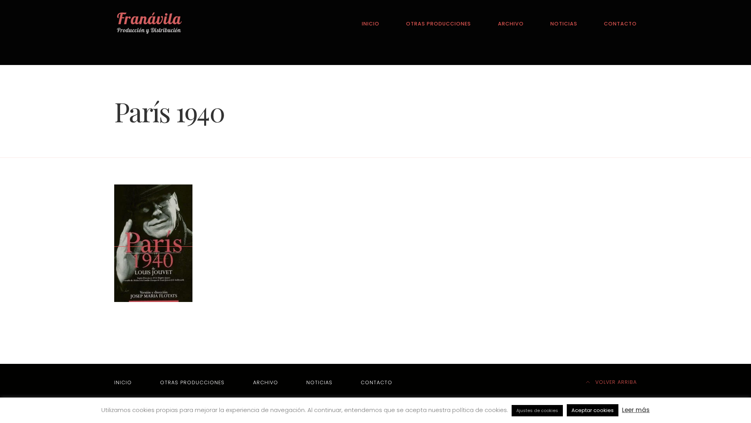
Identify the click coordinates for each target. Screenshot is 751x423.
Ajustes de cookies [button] (537, 410)
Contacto (620, 23)
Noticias (563, 23)
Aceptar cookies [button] (592, 410)
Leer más (636, 410)
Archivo (511, 23)
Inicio (370, 23)
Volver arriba (615, 382)
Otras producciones (438, 23)
